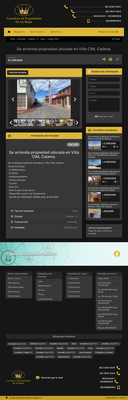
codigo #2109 (66, 352)
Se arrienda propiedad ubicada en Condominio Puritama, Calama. (104, 172)
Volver (117, 39)
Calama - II (33, 39)
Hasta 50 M (103, 278)
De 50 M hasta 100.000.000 (104, 284)
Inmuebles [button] (19, 32)
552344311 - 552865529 (107, 16)
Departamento (44, 285)
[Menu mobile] (9, 32)
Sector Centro (14, 278)
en (23, 352)
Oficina (41, 294)
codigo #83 (38, 344)
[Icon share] (117, 254)
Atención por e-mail (51, 377)
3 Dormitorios (74, 287)
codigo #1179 (104, 348)
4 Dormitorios (74, 291)
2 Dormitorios (74, 283)
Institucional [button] (37, 32)
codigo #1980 (82, 357)
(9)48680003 (113, 21)
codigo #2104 (22, 348)
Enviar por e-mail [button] (105, 116)
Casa (42, 39)
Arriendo (21, 39)
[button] (13, 99)
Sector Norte (14, 291)
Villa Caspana (14, 296)
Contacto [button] (55, 32)
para (104, 352)
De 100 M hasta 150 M (108, 296)
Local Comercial (45, 299)
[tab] (17, 72)
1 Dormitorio (73, 278)
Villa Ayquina (13, 283)
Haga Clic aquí (94, 231)
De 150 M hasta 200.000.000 (105, 302)
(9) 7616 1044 (113, 11)
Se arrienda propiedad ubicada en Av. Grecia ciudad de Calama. (104, 189)
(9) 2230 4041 (113, 6)
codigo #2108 (45, 352)
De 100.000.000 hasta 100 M (107, 290)
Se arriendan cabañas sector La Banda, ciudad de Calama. (103, 205)
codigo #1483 (45, 357)
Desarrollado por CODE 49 (116, 398)
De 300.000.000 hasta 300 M (108, 315)
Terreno (41, 290)
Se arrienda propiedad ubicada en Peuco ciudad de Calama (104, 137)
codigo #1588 (44, 348)
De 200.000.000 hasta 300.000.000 (108, 308)
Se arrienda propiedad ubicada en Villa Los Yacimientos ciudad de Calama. (104, 155)
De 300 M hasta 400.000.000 (105, 322)
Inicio (12, 39)
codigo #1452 (17, 344)
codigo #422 (76, 348)
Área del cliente (108, 32)
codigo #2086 (59, 344)
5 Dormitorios (74, 296)
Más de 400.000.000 (107, 328)
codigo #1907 (88, 344)
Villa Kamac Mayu (16, 287)
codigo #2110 (110, 344)
